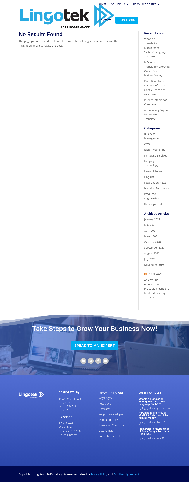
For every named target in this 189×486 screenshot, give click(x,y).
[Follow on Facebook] (98, 361)
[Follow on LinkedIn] (83, 361)
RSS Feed (154, 274)
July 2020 (149, 259)
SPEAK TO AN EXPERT (94, 345)
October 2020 (152, 242)
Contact (105, 20)
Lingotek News (153, 171)
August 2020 (151, 253)
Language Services (155, 155)
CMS (147, 144)
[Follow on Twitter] (91, 361)
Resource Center (144, 4)
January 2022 (152, 219)
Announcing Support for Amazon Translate (157, 114)
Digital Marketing (154, 150)
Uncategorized (153, 204)
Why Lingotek (106, 398)
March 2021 (151, 236)
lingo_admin (148, 408)
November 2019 (154, 264)
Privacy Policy (99, 474)
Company (104, 409)
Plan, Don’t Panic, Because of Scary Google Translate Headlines (154, 431)
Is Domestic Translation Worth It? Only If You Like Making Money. (153, 415)
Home (102, 4)
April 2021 (150, 230)
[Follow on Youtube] (106, 361)
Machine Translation (157, 188)
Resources (105, 403)
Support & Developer (111, 414)
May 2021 (150, 225)
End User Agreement (126, 474)
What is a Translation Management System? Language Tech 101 (155, 47)
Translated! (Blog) (108, 420)
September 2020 (154, 247)
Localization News (155, 182)
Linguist (149, 177)
